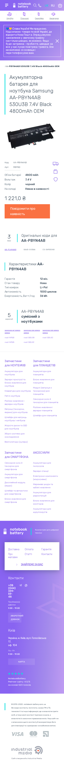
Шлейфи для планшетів (45, 415)
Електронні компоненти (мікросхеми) (45, 478)
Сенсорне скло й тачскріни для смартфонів (13, 466)
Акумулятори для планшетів (42, 373)
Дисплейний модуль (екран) (15, 484)
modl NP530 (9, 338)
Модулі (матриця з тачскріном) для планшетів (42, 390)
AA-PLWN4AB (10, 250)
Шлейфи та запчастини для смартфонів (16, 492)
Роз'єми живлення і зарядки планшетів (43, 409)
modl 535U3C (47, 338)
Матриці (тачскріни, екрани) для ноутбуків (16, 411)
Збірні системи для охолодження (15, 435)
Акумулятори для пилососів (42, 464)
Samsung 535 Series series (50, 332)
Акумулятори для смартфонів (14, 476)
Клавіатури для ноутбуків (18, 391)
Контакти (46, 554)
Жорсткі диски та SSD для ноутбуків (16, 427)
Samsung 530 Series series (32, 332)
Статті (28, 554)
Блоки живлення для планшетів (43, 381)
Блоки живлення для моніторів (43, 502)
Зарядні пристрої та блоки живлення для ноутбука (15, 382)
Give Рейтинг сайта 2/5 (12, 673)
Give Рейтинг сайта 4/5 (18, 673)
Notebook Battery (15, 531)
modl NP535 (9, 342)
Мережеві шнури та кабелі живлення (43, 486)
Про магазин (13, 556)
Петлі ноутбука (12, 396)
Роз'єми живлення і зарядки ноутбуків (14, 402)
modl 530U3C (29, 342)
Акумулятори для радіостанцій (42, 494)
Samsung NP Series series (12, 332)
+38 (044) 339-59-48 (12, 591)
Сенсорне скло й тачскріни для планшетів (45, 401)
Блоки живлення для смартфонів (15, 500)
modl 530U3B (29, 338)
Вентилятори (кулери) (16, 442)
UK (46, 5)
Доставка (13, 549)
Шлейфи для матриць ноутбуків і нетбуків (15, 419)
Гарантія (46, 549)
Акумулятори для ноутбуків (14, 373)
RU (53, 5)
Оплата (29, 549)
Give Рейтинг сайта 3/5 (15, 673)
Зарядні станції (41, 471)
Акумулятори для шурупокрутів (42, 510)
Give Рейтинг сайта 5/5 (22, 673)
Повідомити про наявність (22, 211)
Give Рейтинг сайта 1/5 (9, 673)
